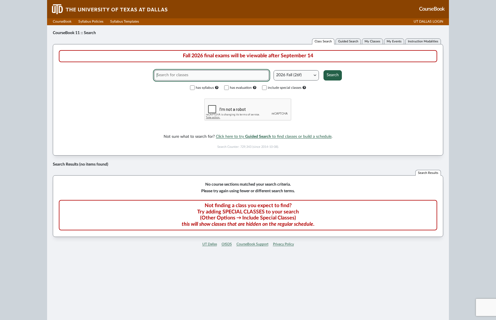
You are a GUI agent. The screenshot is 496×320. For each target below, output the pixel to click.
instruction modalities (423, 41)
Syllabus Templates (124, 21)
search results (428, 172)
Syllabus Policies (90, 21)
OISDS (227, 244)
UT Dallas (209, 244)
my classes (372, 41)
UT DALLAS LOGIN (428, 21)
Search (333, 75)
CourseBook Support (252, 244)
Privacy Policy (283, 244)
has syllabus (205, 87)
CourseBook (62, 21)
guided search (348, 41)
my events (394, 41)
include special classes (284, 87)
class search (323, 41)
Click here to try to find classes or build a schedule (274, 137)
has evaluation (241, 87)
